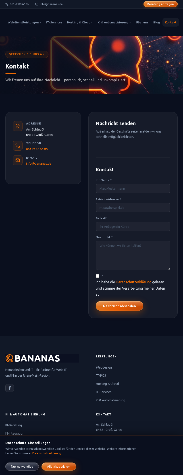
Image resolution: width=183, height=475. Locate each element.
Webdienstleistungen (24, 22)
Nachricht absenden (119, 306)
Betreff (101, 218)
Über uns (142, 22)
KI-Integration (14, 433)
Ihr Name (104, 180)
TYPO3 (101, 375)
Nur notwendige (22, 466)
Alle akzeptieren (59, 466)
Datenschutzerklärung (133, 282)
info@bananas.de (51, 4)
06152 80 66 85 (19, 4)
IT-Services (54, 22)
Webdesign (104, 367)
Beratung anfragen (160, 4)
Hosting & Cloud (80, 22)
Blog (156, 22)
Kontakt (171, 22)
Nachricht (104, 237)
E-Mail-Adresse (108, 199)
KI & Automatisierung (114, 22)
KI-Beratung (13, 425)
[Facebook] (9, 388)
